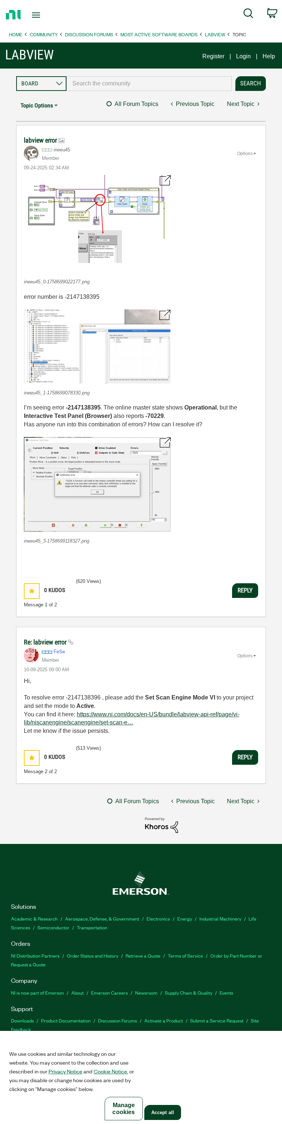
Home (15, 34)
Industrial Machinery (220, 918)
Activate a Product (163, 1020)
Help (269, 56)
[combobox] (149, 83)
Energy (184, 918)
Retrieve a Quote (143, 955)
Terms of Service (185, 955)
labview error (41, 140)
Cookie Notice (110, 1071)
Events (226, 992)
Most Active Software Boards (159, 34)
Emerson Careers (109, 992)
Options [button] (245, 153)
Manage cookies (123, 1108)
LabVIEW (215, 34)
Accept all (162, 1112)
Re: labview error (46, 642)
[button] (97, 223)
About (77, 992)
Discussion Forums (89, 34)
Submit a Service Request (216, 1020)
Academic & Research (34, 918)
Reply (245, 590)
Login (243, 56)
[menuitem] (248, 14)
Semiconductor (53, 927)
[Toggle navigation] (44, 15)
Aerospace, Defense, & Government (102, 918)
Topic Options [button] (37, 105)
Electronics (158, 918)
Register (213, 56)
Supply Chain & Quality (188, 992)
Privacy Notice (65, 1071)
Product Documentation (66, 1020)
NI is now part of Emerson (37, 992)
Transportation (92, 927)
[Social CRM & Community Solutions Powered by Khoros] (161, 825)
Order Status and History (92, 955)
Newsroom (146, 992)
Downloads (22, 1020)
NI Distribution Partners (35, 955)
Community (44, 34)
